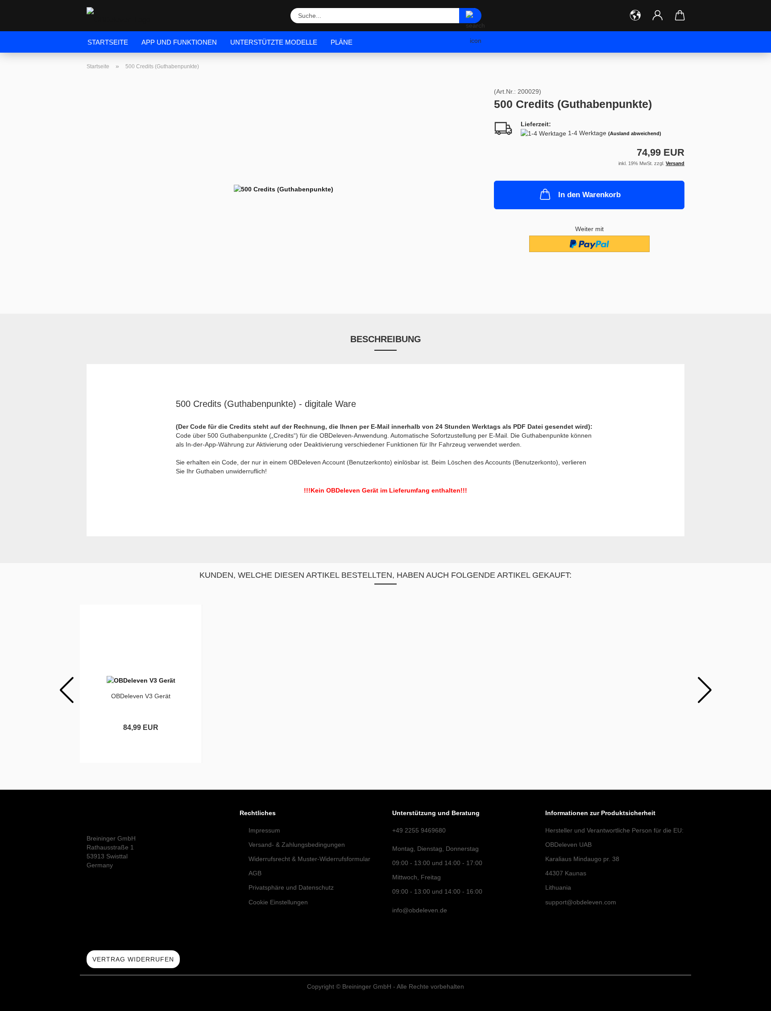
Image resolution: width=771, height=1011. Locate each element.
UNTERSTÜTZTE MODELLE (273, 42)
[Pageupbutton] (746, 997)
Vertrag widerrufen (133, 959)
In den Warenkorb (589, 195)
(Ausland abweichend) (634, 133)
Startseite (107, 42)
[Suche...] (470, 15)
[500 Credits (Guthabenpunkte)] (283, 188)
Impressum (264, 830)
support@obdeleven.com (580, 902)
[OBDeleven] (122, 15)
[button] (635, 15)
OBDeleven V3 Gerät (140, 696)
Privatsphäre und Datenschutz (291, 887)
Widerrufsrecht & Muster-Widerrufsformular (309, 858)
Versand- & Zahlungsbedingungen (297, 844)
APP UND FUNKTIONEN (179, 42)
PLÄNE (341, 42)
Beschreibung (385, 339)
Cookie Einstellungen (278, 902)
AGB (255, 873)
